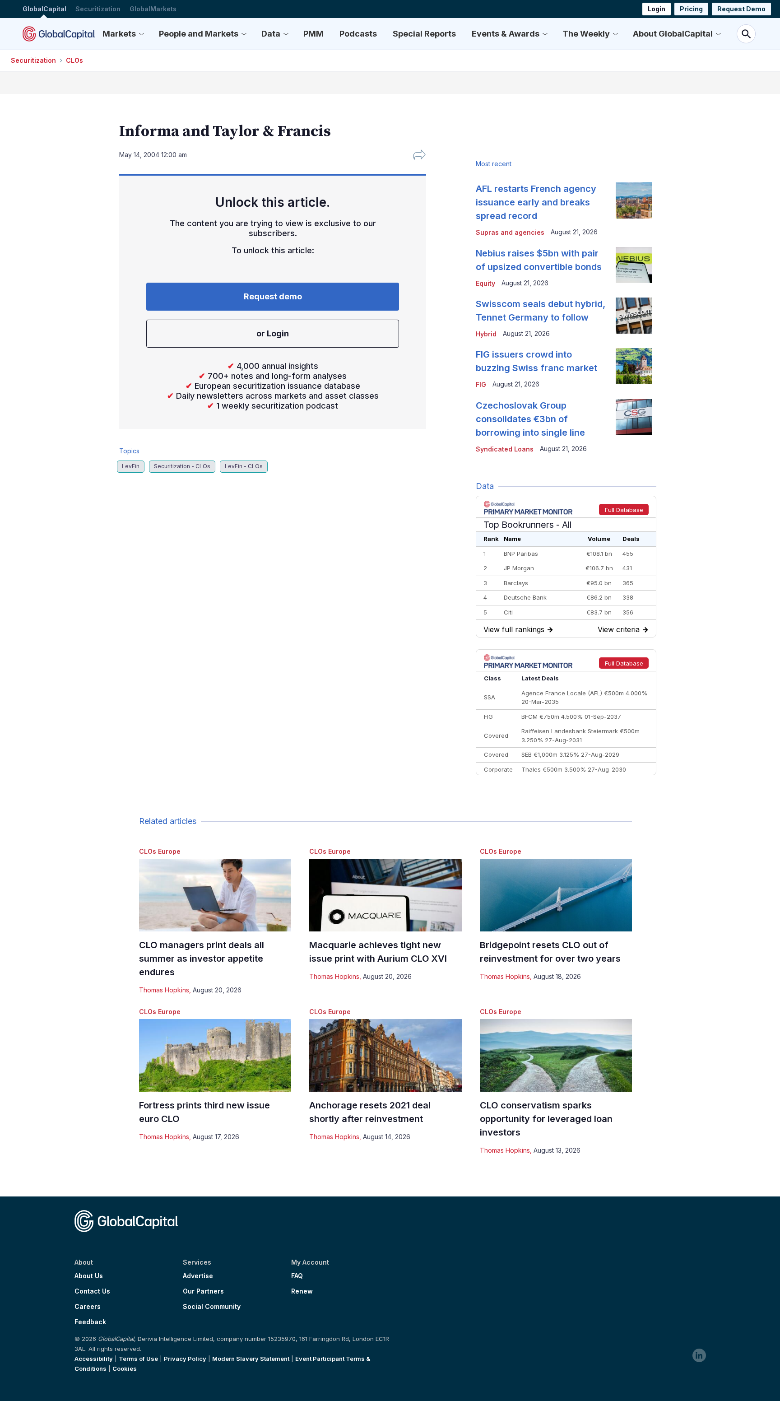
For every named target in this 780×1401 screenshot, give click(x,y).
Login (656, 9)
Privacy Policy (185, 1358)
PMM (313, 33)
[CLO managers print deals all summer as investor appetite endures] (215, 895)
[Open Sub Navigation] (141, 34)
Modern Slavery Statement (250, 1358)
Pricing (691, 9)
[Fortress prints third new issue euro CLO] (215, 1055)
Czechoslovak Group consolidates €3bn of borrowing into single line (530, 419)
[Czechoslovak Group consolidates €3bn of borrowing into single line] (634, 417)
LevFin (130, 466)
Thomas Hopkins (164, 990)
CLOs (74, 60)
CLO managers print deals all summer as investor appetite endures (201, 958)
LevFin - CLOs (244, 466)
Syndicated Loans (505, 449)
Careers (87, 1306)
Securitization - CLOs (182, 466)
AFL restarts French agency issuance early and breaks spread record (536, 202)
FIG (481, 384)
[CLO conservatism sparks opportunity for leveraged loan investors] (556, 1055)
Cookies (124, 1368)
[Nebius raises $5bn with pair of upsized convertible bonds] (634, 265)
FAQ (297, 1276)
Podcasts (358, 33)
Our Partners (203, 1291)
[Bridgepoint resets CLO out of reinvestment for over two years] (556, 895)
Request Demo (741, 9)
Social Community (212, 1306)
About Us (88, 1276)
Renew (302, 1291)
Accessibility (93, 1358)
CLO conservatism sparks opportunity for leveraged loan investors (546, 1119)
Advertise (198, 1276)
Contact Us (92, 1291)
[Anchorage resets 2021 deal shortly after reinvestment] (385, 1055)
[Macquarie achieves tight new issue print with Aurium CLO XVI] (385, 895)
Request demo (273, 296)
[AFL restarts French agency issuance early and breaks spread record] (634, 200)
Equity (485, 283)
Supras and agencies (510, 232)
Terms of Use (138, 1358)
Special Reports (424, 33)
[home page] (59, 34)
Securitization (98, 9)
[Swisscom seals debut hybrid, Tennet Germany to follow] (634, 316)
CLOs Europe (160, 851)
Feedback (90, 1322)
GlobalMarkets (153, 9)
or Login (272, 333)
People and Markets (198, 33)
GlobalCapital (44, 9)
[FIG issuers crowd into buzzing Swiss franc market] (634, 366)
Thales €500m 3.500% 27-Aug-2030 (573, 769)
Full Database (624, 509)
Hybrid (486, 334)
